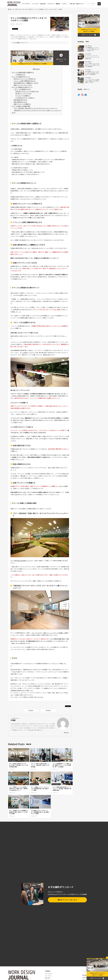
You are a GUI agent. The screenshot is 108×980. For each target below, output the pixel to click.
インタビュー (64, 3)
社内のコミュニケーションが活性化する (25, 79)
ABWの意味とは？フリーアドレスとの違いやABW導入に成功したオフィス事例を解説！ (92, 73)
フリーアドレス (35, 3)
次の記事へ (31, 710)
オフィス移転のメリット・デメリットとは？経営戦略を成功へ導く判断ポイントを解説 (40, 788)
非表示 (38, 69)
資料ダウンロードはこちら (67, 900)
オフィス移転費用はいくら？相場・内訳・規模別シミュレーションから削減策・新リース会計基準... (62, 765)
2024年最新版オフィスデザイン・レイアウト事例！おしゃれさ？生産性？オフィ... (92, 49)
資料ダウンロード (80, 3)
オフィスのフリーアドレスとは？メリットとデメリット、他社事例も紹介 (92, 57)
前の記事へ (48, 710)
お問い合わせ (73, 3)
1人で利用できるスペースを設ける (24, 98)
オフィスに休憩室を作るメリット (21, 77)
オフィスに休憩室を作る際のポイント (22, 87)
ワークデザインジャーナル (19, 9)
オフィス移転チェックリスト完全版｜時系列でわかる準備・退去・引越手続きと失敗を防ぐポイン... (18, 788)
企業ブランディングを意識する (22, 104)
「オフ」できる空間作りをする (22, 89)
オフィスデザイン (26, 3)
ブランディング (50, 3)
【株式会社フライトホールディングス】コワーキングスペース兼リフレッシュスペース (37, 110)
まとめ (13, 112)
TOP (11, 9)
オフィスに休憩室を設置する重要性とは (23, 72)
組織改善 (58, 3)
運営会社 (84, 975)
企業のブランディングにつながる (23, 85)
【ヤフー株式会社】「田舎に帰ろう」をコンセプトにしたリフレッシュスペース (35, 108)
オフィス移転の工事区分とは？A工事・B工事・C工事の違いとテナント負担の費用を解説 (18, 765)
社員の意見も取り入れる (20, 100)
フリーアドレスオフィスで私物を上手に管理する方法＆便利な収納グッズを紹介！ (92, 81)
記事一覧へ (66, 732)
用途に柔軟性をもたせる (20, 102)
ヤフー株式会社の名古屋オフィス (20, 561)
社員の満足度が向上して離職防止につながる (26, 83)
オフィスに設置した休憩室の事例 (21, 106)
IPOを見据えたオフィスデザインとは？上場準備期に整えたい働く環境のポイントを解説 (40, 812)
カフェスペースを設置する (22, 95)
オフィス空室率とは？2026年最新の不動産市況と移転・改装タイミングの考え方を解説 (18, 812)
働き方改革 (43, 3)
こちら (41, 697)
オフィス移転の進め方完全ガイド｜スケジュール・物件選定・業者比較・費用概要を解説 (62, 788)
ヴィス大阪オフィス (25, 353)
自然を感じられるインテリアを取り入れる (27, 91)
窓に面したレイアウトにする (23, 93)
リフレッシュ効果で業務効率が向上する (25, 81)
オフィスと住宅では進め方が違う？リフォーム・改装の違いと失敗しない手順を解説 (40, 765)
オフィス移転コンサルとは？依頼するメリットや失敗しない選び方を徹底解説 (92, 65)
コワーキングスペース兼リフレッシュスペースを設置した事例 (49, 633)
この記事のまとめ (20, 74)
